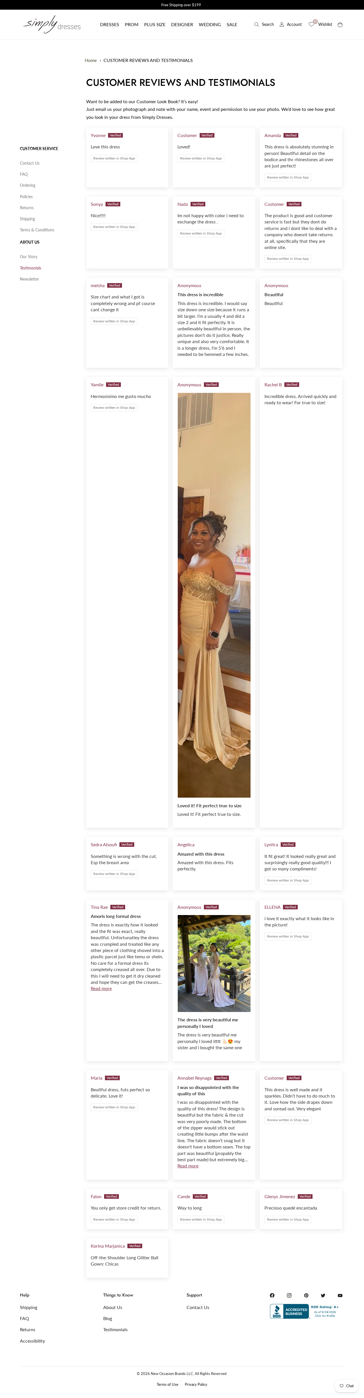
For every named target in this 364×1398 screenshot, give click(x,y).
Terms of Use (167, 1384)
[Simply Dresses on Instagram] (289, 1295)
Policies (26, 196)
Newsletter (29, 279)
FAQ (24, 174)
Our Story (28, 256)
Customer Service (39, 148)
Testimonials (30, 268)
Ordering (27, 185)
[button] (109, 24)
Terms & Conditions (37, 229)
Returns (27, 207)
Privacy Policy (196, 1384)
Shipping (27, 218)
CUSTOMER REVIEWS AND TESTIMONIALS (148, 60)
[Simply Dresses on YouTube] (340, 1295)
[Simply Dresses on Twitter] (323, 1295)
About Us (30, 242)
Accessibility (32, 1340)
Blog (107, 1318)
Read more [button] (101, 988)
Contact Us (30, 163)
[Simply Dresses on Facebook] (272, 1295)
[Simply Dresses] (51, 24)
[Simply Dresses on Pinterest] (306, 1295)
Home (91, 60)
